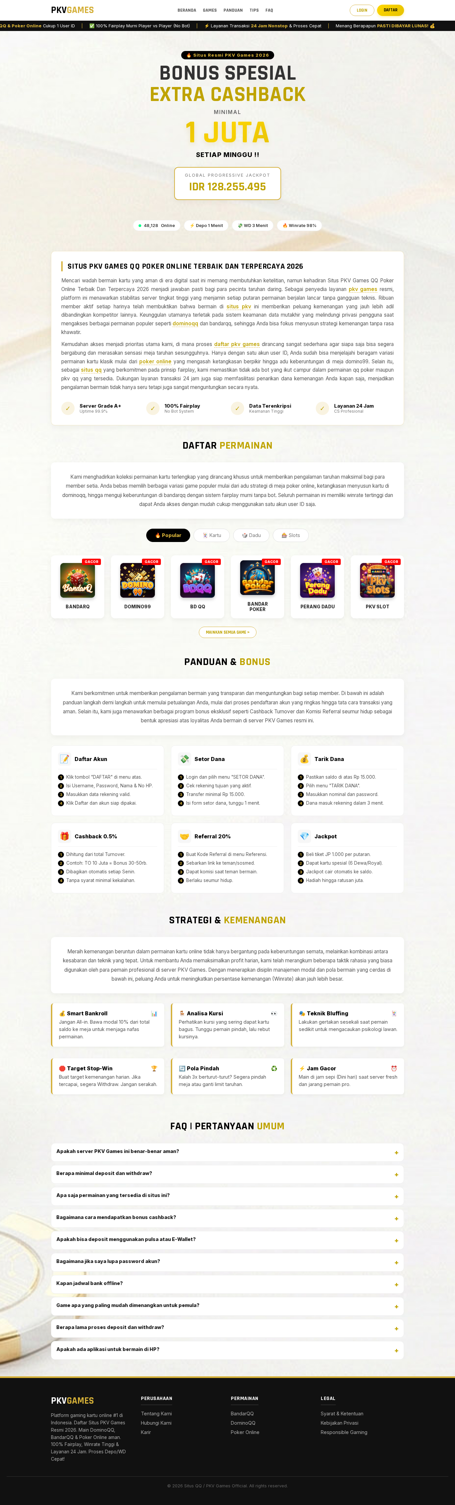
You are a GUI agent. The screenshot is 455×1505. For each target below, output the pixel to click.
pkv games (363, 289)
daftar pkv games (237, 344)
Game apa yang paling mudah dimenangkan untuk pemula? (128, 1305)
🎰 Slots (290, 535)
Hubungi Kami (156, 1423)
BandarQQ (242, 1413)
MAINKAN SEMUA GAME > (227, 632)
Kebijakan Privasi (339, 1423)
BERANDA (187, 10)
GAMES (210, 10)
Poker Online (245, 1432)
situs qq (91, 370)
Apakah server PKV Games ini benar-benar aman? (117, 1151)
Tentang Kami (156, 1413)
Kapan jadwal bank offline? (89, 1283)
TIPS (254, 10)
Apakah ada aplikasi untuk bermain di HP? (108, 1349)
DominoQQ (243, 1423)
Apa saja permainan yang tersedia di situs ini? (113, 1195)
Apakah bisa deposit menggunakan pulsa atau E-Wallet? (126, 1239)
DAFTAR (390, 10)
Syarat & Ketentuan (342, 1413)
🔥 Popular (168, 535)
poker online (155, 361)
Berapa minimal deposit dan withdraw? (104, 1173)
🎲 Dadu (251, 535)
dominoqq (185, 323)
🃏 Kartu (211, 535)
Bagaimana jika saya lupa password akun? (108, 1261)
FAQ (269, 10)
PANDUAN (233, 10)
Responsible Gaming (344, 1432)
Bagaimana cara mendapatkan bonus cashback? (116, 1217)
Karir (146, 1432)
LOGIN (362, 10)
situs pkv (239, 306)
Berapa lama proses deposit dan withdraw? (110, 1327)
